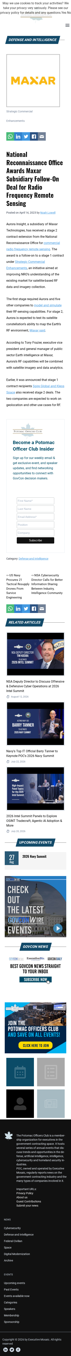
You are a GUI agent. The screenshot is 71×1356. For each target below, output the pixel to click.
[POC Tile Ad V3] (35, 1027)
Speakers (9, 1308)
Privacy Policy (24, 1193)
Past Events (11, 1289)
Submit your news (27, 1205)
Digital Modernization (17, 1254)
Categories (10, 1302)
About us (21, 1197)
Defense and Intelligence (33, 558)
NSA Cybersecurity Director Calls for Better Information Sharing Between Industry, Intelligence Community (47, 584)
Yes (63, 13)
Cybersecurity (12, 1228)
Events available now (17, 1296)
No (69, 13)
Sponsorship (11, 1321)
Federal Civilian (13, 1241)
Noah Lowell (47, 212)
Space (7, 1247)
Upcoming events (14, 1283)
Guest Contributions (28, 1201)
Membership (11, 1315)
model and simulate (48, 305)
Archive (8, 1260)
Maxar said (37, 330)
